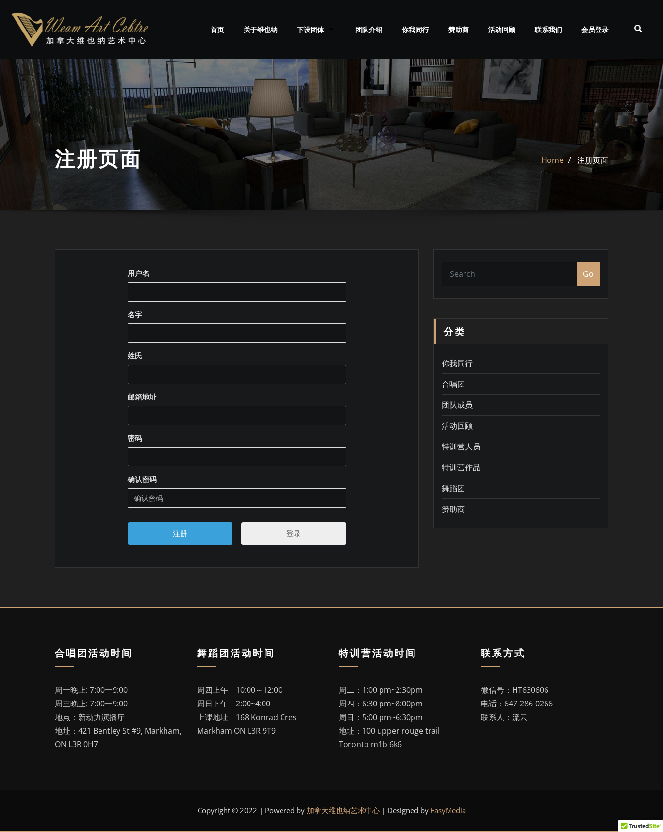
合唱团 (453, 384)
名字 (135, 314)
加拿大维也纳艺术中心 (343, 810)
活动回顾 (501, 29)
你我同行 (415, 29)
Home (552, 160)
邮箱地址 (142, 396)
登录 (293, 533)
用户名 (138, 273)
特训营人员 (461, 446)
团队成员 (457, 405)
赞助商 (458, 29)
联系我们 (548, 29)
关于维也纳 (261, 29)
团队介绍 (368, 29)
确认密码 (142, 479)
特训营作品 (461, 467)
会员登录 (595, 29)
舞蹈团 (453, 488)
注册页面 (592, 160)
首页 (217, 29)
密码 (135, 438)
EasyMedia (448, 810)
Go (588, 274)
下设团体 (310, 29)
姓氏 (135, 355)
